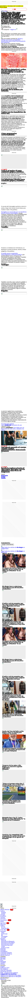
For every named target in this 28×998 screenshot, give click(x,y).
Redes (2, 921)
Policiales (3, 949)
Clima (2, 932)
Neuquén (3, 957)
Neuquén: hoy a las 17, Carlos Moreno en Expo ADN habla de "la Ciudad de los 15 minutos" (13, 819)
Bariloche (3, 961)
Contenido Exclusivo (6, 952)
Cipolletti (2, 962)
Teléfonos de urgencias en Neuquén (10, 976)
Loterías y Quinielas (6, 970)
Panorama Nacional (6, 945)
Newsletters (5, 920)
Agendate (4, 923)
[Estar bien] (2, 10)
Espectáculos (5, 928)
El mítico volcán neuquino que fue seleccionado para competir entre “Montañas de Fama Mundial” (13, 605)
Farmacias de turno (6, 971)
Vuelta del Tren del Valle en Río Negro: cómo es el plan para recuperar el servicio (13, 732)
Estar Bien (4, 930)
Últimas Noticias (6, 909)
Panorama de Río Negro (8, 942)
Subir (3, 983)
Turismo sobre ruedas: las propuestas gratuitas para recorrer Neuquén (11, 802)
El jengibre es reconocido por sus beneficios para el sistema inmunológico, (14, 212)
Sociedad (3, 931)
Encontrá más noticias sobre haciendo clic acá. (11, 424)
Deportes (3, 924)
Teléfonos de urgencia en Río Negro (10, 975)
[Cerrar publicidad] (1, 904)
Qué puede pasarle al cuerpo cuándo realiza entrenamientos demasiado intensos (13, 449)
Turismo (2, 917)
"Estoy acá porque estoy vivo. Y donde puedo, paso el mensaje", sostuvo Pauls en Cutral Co (13, 785)
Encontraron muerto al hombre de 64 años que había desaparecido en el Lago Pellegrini (14, 749)
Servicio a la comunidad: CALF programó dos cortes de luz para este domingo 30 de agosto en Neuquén (13, 836)
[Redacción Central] (1, 25)
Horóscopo (4, 934)
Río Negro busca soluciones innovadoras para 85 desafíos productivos (12, 588)
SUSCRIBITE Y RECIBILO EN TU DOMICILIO (11, 6)
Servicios (3, 918)
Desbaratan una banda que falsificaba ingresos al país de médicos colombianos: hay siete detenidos (13, 623)
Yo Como (3, 937)
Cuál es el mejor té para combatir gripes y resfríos (12, 171)
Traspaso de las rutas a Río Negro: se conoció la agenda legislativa (12, 767)
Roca (1, 960)
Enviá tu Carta (5, 947)
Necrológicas (4, 969)
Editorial (3, 940)
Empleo (2, 966)
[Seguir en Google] (1, 37)
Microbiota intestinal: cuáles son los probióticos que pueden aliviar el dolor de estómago (13, 71)
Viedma (2, 964)
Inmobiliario (3, 951)
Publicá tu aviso (4, 967)
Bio (2, 935)
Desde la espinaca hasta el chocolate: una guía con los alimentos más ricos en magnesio (13, 470)
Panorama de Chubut (7, 944)
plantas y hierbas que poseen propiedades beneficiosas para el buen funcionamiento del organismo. (13, 40)
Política (2, 911)
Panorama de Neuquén (7, 941)
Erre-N (3, 927)
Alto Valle (3, 959)
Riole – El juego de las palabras (9, 972)
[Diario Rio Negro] (1, 984)
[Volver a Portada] (14, 9)
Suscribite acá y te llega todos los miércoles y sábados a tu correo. (12, 429)
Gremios (3, 912)
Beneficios (3, 979)
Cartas (3, 946)
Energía (2, 915)
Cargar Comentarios (7, 544)
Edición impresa (5, 955)
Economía (3, 916)
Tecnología (4, 936)
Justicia (3, 913)
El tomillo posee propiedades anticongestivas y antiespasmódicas (11, 254)
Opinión (2, 939)
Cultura (2, 926)
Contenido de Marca (6, 954)
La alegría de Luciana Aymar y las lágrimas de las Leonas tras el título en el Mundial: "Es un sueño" (13, 570)
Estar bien (4, 11)
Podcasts (3, 950)
